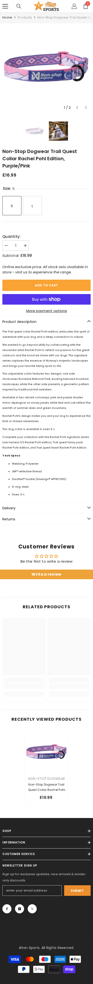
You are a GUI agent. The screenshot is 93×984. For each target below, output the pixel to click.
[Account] (74, 6)
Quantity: (11, 236)
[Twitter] (32, 908)
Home (7, 17)
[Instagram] (19, 908)
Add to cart (46, 285)
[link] (24, 686)
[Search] (19, 6)
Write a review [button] (46, 574)
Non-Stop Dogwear (46, 778)
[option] (46, 67)
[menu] (5, 6)
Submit (77, 891)
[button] (77, 107)
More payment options (46, 310)
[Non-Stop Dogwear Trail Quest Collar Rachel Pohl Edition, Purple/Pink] (46, 752)
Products (25, 17)
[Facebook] (6, 908)
